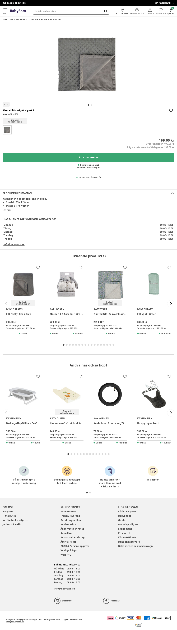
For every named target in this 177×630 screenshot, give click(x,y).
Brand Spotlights (128, 524)
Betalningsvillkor (70, 520)
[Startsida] (18, 11)
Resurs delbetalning (72, 537)
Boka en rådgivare (129, 541)
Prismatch (124, 533)
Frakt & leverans (70, 515)
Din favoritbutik (163, 2)
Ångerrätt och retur (72, 528)
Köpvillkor (66, 533)
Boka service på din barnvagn (135, 546)
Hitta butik (9, 515)
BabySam (8, 511)
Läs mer (7, 210)
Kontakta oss (68, 511)
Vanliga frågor (69, 550)
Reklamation (68, 524)
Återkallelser (68, 541)
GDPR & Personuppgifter (75, 546)
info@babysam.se (14, 244)
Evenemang (125, 528)
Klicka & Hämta (127, 537)
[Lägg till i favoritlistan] (170, 110)
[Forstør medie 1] (88, 63)
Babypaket (124, 515)
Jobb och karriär (12, 524)
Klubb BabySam (127, 511)
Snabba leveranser (13, 2)
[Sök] (105, 11)
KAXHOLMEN (10, 114)
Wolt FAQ (65, 554)
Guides (122, 520)
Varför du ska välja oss (16, 520)
